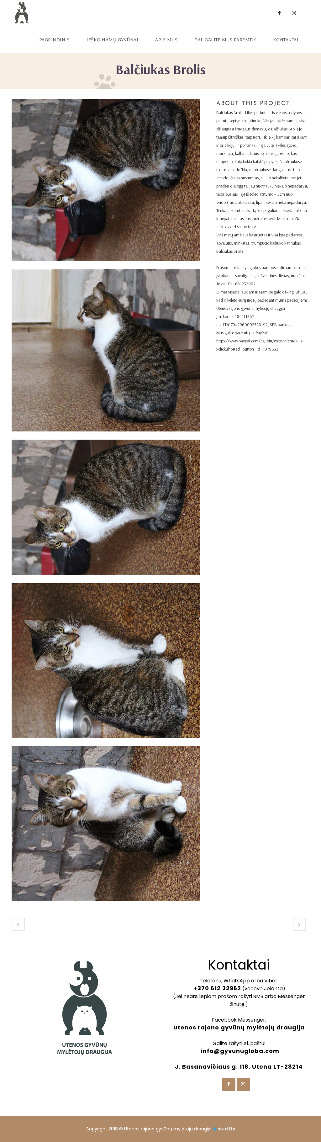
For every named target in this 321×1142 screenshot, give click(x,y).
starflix (226, 1129)
